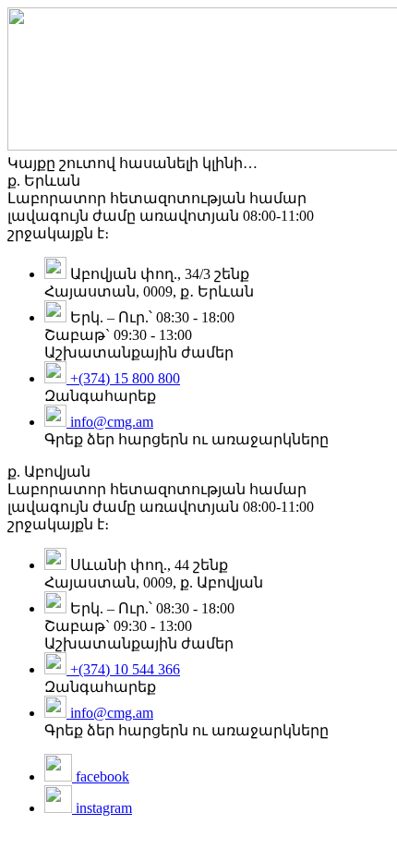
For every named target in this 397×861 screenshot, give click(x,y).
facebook (100, 776)
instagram (102, 808)
